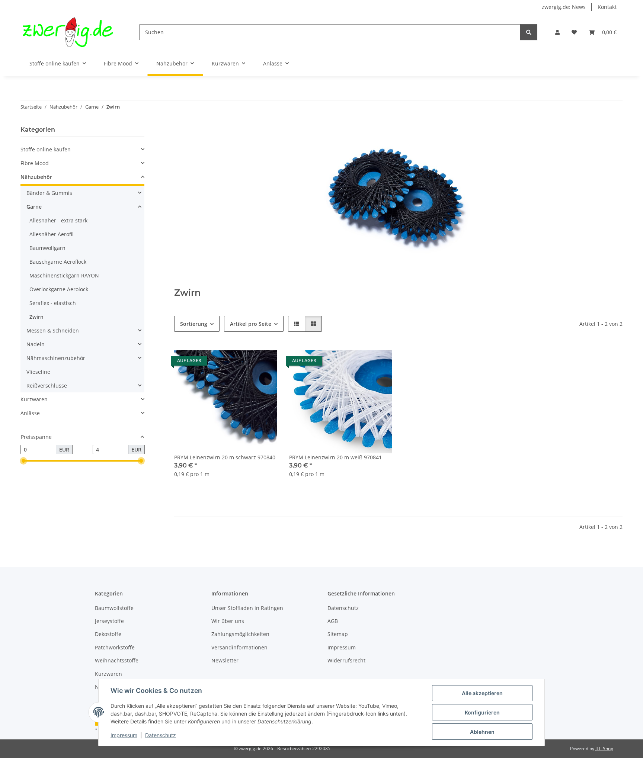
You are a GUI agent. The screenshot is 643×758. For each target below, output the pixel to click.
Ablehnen (482, 732)
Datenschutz (160, 735)
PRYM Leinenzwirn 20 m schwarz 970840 (224, 457)
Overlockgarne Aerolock (58, 289)
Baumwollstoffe (114, 607)
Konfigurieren (482, 712)
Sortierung (193, 323)
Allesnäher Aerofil (51, 234)
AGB (332, 620)
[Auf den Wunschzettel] (264, 362)
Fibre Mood (34, 163)
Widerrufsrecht (346, 660)
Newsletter (225, 660)
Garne (34, 206)
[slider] (23, 461)
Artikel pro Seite (250, 323)
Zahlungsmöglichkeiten (240, 633)
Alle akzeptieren (482, 693)
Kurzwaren (34, 399)
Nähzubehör (36, 176)
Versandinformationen (239, 647)
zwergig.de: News (564, 6)
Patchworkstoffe (115, 647)
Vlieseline (38, 371)
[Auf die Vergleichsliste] (245, 362)
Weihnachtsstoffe (116, 660)
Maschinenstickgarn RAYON (64, 275)
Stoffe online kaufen (45, 149)
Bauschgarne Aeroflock (57, 261)
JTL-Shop (604, 748)
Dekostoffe (108, 633)
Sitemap (337, 633)
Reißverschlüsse (46, 385)
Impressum (124, 735)
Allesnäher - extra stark (58, 220)
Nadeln (35, 344)
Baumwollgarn (47, 247)
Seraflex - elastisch (52, 302)
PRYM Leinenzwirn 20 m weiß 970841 (335, 457)
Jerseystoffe (109, 620)
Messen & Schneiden (52, 330)
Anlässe (30, 413)
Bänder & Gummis (49, 192)
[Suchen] (528, 32)
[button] (557, 32)
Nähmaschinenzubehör (55, 358)
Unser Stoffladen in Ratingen (247, 607)
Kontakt (607, 6)
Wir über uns (227, 620)
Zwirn (36, 316)
